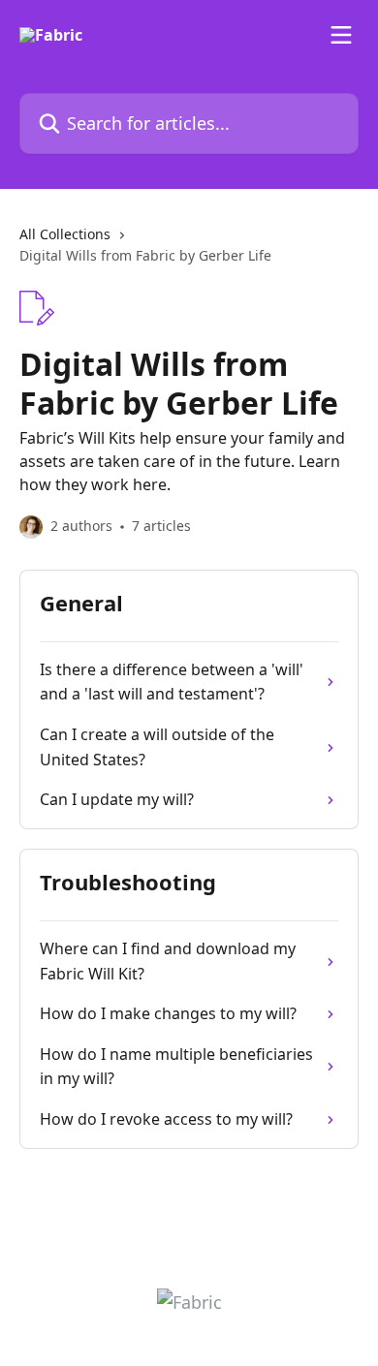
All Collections (64, 234)
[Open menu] (341, 35)
